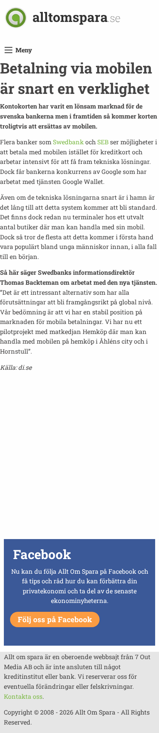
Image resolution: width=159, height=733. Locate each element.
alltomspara (76, 16)
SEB (102, 142)
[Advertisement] (79, 457)
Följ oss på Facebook (55, 619)
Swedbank (68, 142)
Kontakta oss (23, 696)
